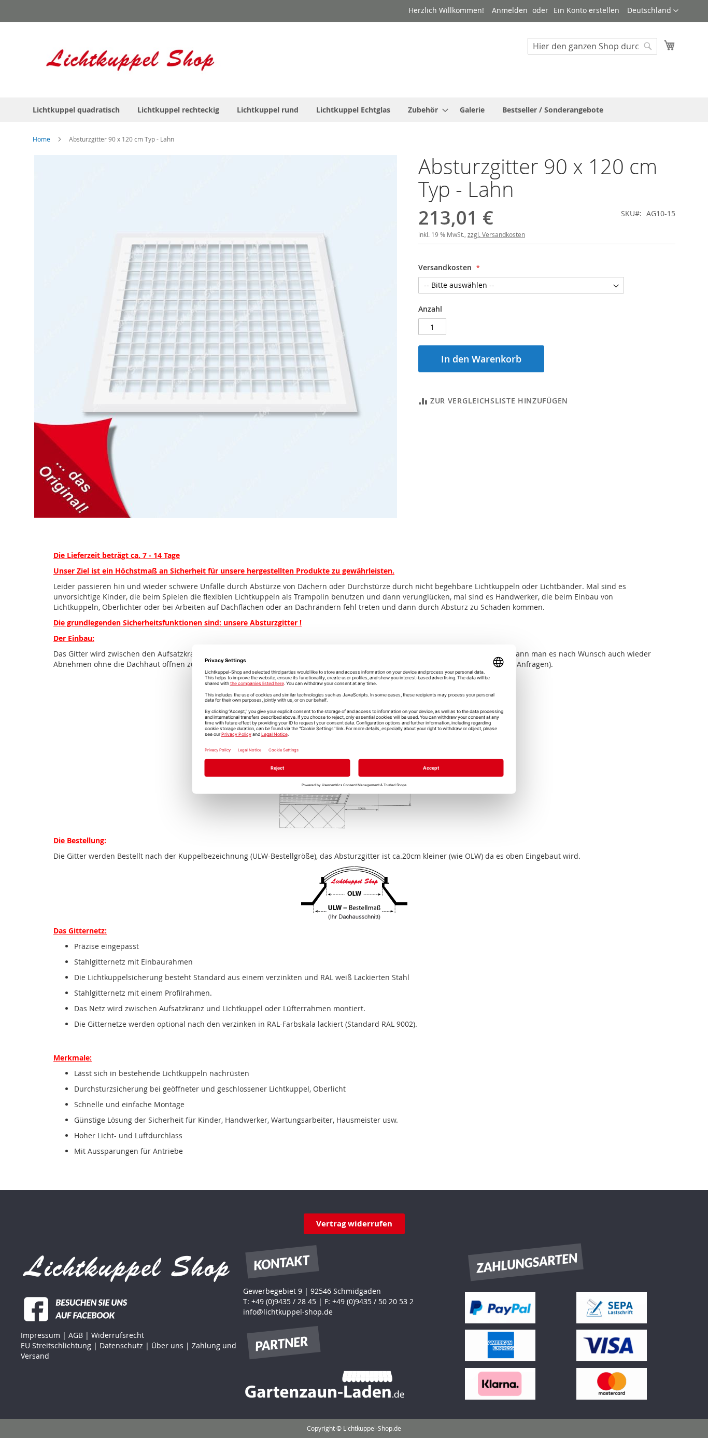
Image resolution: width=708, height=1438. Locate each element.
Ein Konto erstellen (586, 10)
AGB (75, 1335)
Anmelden (510, 10)
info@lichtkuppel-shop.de (288, 1312)
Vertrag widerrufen (354, 1223)
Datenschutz (121, 1345)
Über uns (167, 1345)
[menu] (354, 109)
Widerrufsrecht (117, 1335)
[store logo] (131, 59)
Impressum (40, 1335)
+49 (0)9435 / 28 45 (283, 1301)
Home (41, 139)
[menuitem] (76, 109)
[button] (652, 11)
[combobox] (592, 46)
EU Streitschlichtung (56, 1345)
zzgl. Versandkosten (496, 234)
